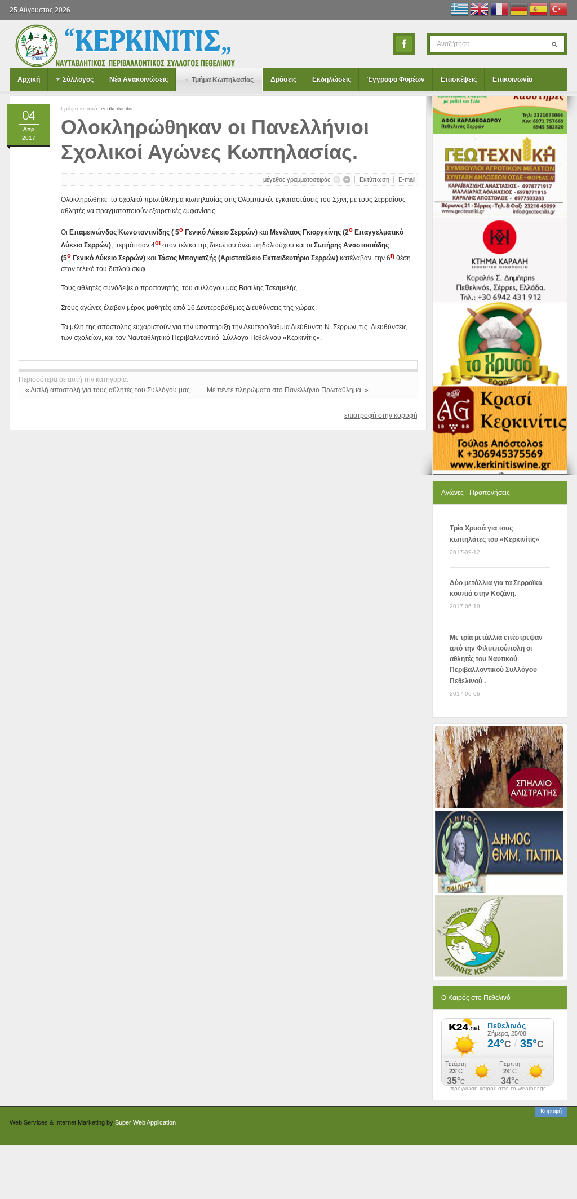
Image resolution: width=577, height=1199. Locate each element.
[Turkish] (558, 10)
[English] (480, 10)
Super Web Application (145, 1122)
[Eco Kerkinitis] (125, 45)
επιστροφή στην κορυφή (381, 415)
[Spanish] (539, 10)
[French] (499, 10)
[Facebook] (404, 44)
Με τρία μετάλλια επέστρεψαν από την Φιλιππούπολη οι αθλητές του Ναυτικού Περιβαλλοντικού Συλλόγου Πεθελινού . (496, 659)
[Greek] (460, 10)
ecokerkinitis (116, 108)
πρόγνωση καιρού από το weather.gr (497, 1088)
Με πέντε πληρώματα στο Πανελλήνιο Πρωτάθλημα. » (288, 390)
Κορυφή (551, 1111)
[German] (519, 10)
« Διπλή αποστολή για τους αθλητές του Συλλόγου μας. (109, 390)
